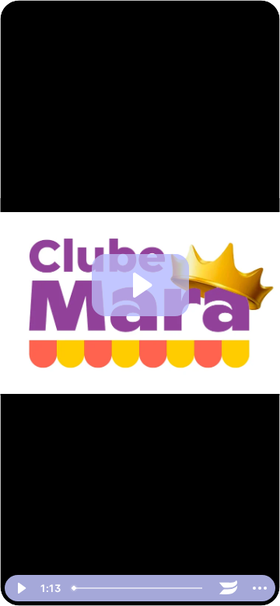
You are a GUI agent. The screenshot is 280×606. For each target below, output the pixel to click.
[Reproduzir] (20, 588)
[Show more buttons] (259, 588)
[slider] (139, 588)
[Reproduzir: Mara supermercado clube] (140, 285)
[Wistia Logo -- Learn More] (228, 588)
